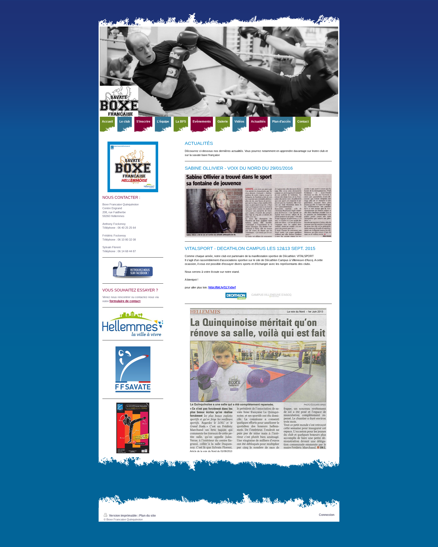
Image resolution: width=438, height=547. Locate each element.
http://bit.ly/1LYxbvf (222, 287)
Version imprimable (123, 515)
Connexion (326, 515)
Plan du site (147, 515)
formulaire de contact (125, 301)
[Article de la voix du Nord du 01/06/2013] (258, 378)
